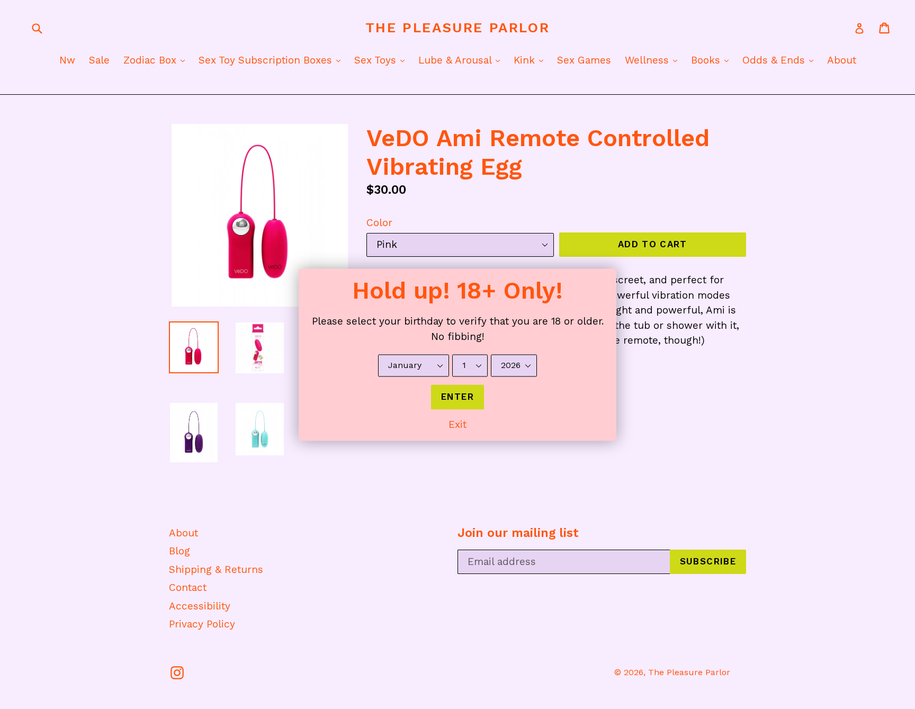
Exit (457, 425)
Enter (457, 396)
